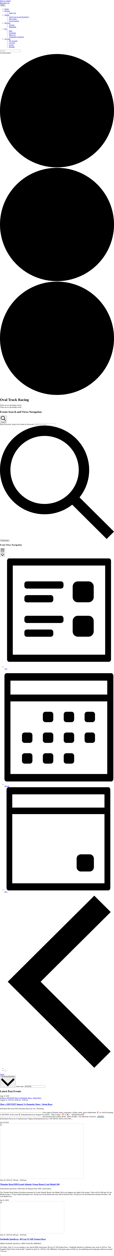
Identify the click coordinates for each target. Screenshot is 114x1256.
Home (6, 9)
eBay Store (13, 19)
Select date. (20, 1086)
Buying (7, 11)
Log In (11, 45)
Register (12, 47)
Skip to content (5, 1)
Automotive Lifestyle (16, 37)
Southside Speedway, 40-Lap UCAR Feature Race (23, 1239)
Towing (11, 25)
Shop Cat (12, 35)
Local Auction (14, 21)
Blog (10, 31)
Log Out (12, 43)
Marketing (12, 27)
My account (13, 41)
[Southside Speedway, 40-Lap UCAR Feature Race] (32, 1233)
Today (2, 1074)
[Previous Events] (59, 1068)
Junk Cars (12, 13)
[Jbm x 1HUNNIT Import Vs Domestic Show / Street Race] (20, 1098)
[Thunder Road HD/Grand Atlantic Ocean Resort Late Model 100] (41, 1178)
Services (7, 23)
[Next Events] (5, 1070)
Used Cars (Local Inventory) (19, 17)
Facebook (12, 33)
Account (7, 39)
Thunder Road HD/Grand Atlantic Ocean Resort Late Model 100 (30, 1184)
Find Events (5, 540)
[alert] (57, 405)
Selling (6, 15)
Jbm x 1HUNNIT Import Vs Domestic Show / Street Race (26, 1104)
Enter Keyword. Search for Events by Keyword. (17, 424)
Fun (5, 29)
